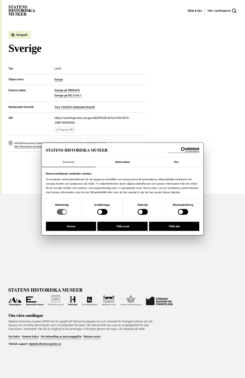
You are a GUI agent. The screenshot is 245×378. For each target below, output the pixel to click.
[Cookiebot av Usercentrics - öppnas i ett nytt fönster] (183, 150)
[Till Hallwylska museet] (56, 300)
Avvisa (71, 226)
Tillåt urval (122, 226)
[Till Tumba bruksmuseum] (131, 300)
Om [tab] (176, 161)
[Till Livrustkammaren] (89, 300)
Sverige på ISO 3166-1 (68, 95)
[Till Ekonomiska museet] (34, 300)
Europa (59, 79)
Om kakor (14, 336)
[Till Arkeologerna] (15, 300)
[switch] (102, 212)
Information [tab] (122, 161)
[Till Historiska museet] (72, 300)
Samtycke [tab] (69, 161)
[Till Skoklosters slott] (109, 300)
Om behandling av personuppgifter (61, 336)
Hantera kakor (30, 336)
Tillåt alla (174, 226)
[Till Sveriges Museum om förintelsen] (159, 300)
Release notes (92, 336)
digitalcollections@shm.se (45, 344)
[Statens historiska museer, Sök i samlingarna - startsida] (21, 10)
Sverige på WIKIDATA (67, 90)
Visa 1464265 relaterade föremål (75, 107)
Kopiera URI (66, 129)
